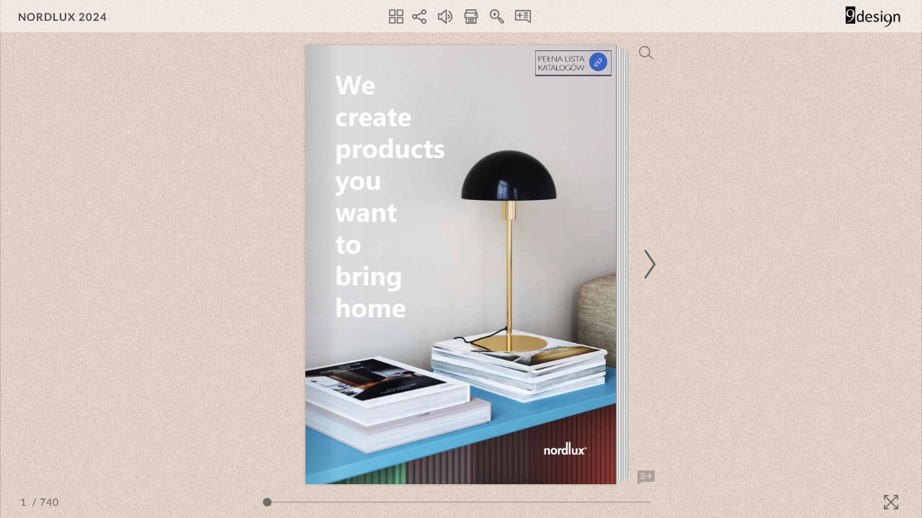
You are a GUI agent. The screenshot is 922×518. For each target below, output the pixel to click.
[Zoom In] (497, 16)
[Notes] (523, 16)
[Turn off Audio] (445, 16)
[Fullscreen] (891, 502)
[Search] (646, 52)
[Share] (419, 16)
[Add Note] (646, 478)
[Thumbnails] (396, 16)
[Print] (471, 16)
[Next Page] (648, 264)
